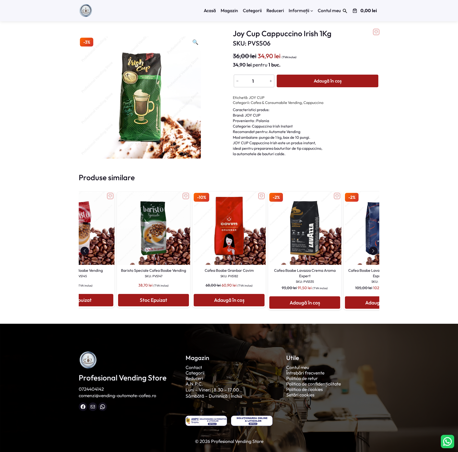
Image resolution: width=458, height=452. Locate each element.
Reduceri (194, 378)
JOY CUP (257, 97)
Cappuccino (313, 102)
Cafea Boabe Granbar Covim (153, 273)
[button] (84, 251)
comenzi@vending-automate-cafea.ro (117, 395)
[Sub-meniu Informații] (311, 10)
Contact (194, 367)
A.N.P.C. (194, 384)
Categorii (195, 373)
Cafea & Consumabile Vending (276, 102)
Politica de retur (302, 378)
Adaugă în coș (328, 81)
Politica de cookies (304, 389)
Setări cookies (300, 395)
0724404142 (91, 389)
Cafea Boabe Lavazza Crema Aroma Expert (229, 275)
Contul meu (297, 367)
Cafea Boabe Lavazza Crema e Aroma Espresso (305, 275)
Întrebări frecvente (305, 373)
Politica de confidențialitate (313, 384)
